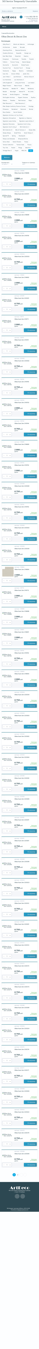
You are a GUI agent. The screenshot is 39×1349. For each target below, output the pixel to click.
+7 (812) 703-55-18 (32, 18)
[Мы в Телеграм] (17, 1196)
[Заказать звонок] (21, 17)
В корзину (31, 184)
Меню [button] (4, 26)
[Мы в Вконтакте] (22, 1196)
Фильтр (7, 157)
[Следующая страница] (21, 1174)
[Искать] (21, 11)
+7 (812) (31, 17)
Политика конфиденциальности (19, 1210)
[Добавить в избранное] (3, 171)
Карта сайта (19, 1201)
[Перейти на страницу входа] (28, 11)
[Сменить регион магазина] (24, 11)
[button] (17, 1228)
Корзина (35, 11)
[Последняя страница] (25, 1174)
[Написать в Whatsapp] (21, 20)
